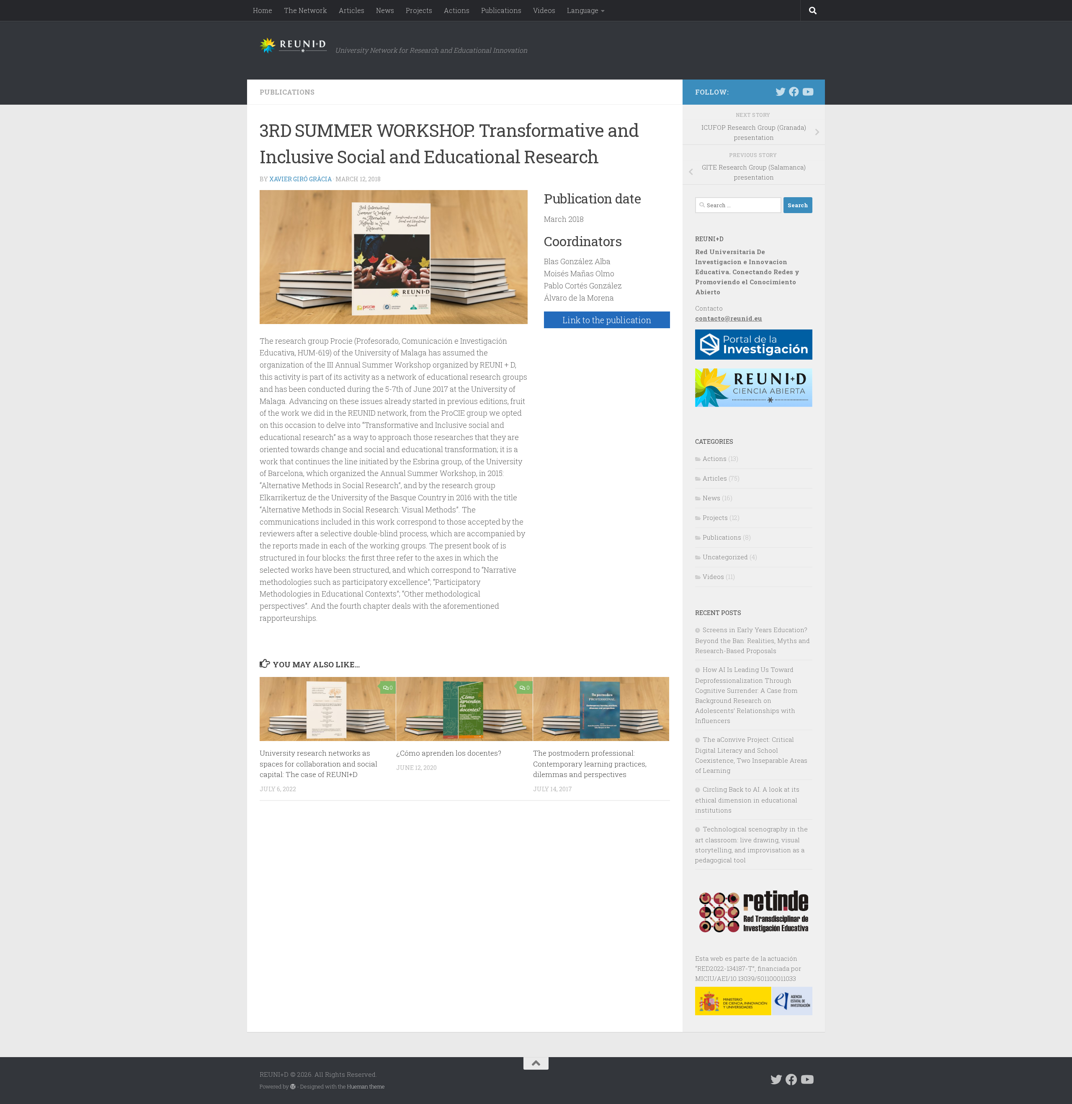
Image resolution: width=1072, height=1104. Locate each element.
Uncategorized (725, 557)
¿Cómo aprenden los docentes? (448, 753)
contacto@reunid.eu (728, 318)
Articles (351, 10)
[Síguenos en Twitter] (781, 92)
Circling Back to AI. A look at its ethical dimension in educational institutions (747, 799)
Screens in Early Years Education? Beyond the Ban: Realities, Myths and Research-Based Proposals (752, 640)
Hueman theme (366, 1086)
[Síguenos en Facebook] (794, 92)
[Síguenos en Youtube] (807, 92)
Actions (456, 10)
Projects (419, 10)
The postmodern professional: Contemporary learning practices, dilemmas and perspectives (590, 763)
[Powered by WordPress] (293, 1086)
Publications (501, 10)
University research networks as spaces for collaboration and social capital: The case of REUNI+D (318, 763)
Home (262, 10)
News (385, 10)
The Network (305, 10)
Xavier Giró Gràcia (300, 179)
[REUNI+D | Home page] (293, 46)
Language (582, 10)
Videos (544, 10)
